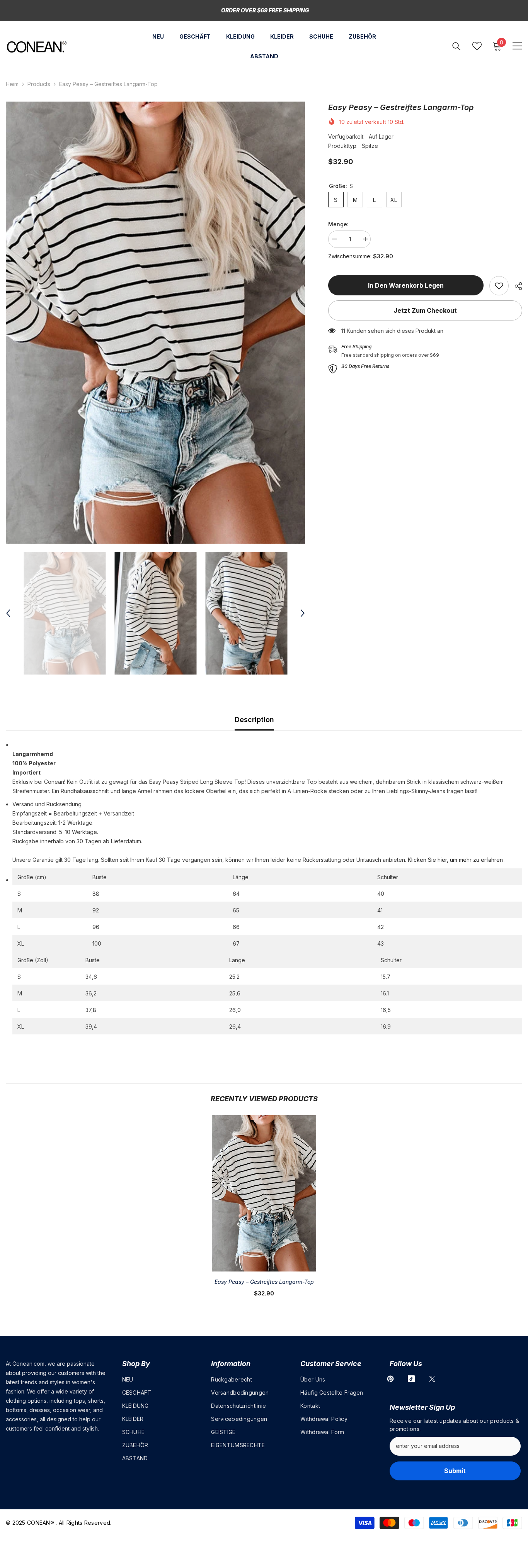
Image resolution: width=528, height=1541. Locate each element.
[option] (155, 323)
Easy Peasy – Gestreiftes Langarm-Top (264, 1281)
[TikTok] (411, 1379)
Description (254, 719)
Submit (455, 1471)
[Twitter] (432, 1379)
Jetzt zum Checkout (425, 310)
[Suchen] (456, 46)
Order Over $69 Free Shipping (265, 10)
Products (38, 84)
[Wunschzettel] (477, 46)
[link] (499, 285)
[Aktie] (515, 286)
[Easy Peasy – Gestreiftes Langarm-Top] (264, 1193)
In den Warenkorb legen (406, 285)
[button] (8, 613)
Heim (12, 84)
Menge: (338, 224)
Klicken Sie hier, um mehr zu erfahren (455, 859)
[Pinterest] (390, 1379)
